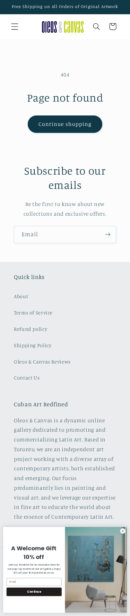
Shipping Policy (32, 345)
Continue (34, 591)
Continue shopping (65, 124)
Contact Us (27, 378)
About (21, 296)
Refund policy (30, 329)
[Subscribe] (108, 234)
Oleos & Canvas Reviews (42, 362)
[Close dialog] (122, 531)
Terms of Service (33, 312)
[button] (15, 26)
